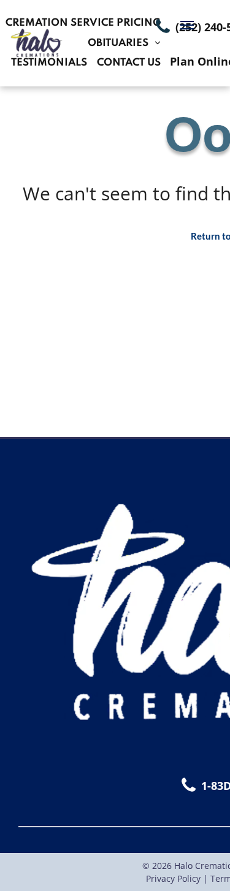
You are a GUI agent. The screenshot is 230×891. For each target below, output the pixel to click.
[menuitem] (83, 23)
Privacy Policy (173, 878)
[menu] (187, 25)
